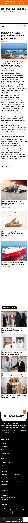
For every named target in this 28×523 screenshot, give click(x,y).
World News (17, 474)
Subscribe (6, 3)
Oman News (4, 474)
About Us (3, 443)
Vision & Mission (5, 446)
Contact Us (4, 450)
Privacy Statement (5, 462)
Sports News (17, 478)
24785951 (5, 499)
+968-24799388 (11, 497)
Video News (4, 484)
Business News (5, 478)
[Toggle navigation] (3, 26)
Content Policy (4, 465)
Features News (17, 481)
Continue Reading (5, 207)
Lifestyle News (4, 481)
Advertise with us (5, 453)
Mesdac (20, 521)
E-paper (13, 3)
